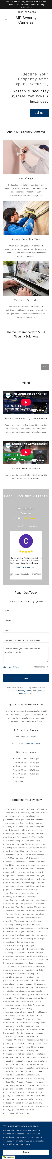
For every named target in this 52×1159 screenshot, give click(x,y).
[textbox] (26, 609)
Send (26, 678)
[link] (26, 20)
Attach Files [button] (12, 667)
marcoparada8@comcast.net (16, 1113)
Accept (26, 1152)
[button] (6, 20)
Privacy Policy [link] (25, 691)
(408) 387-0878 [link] (26, 12)
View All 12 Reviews (26, 526)
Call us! (39, 112)
